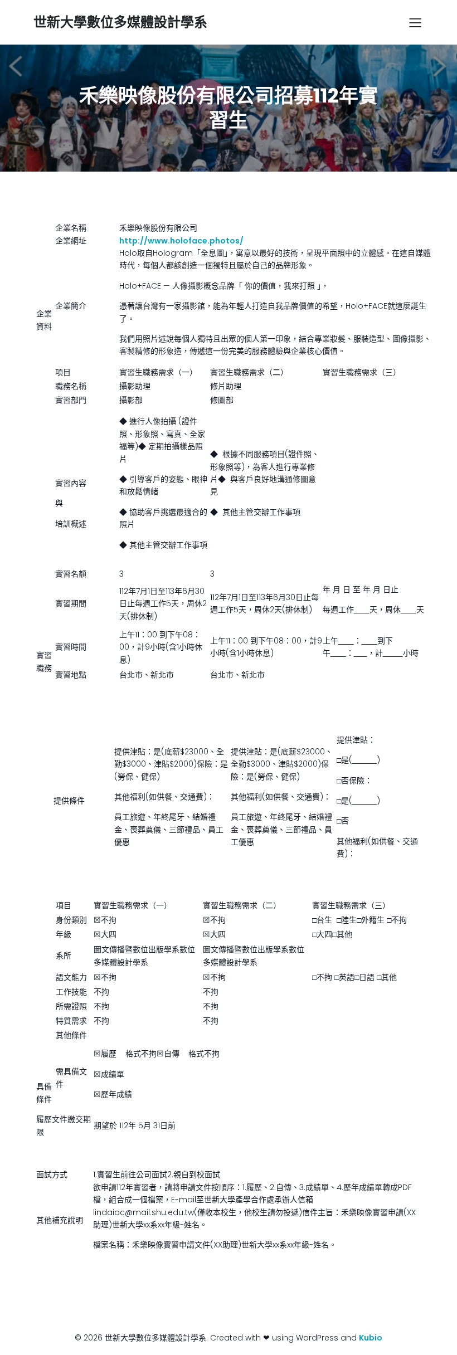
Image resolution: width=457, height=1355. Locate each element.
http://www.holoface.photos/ (181, 240)
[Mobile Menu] (415, 22)
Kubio (370, 1337)
